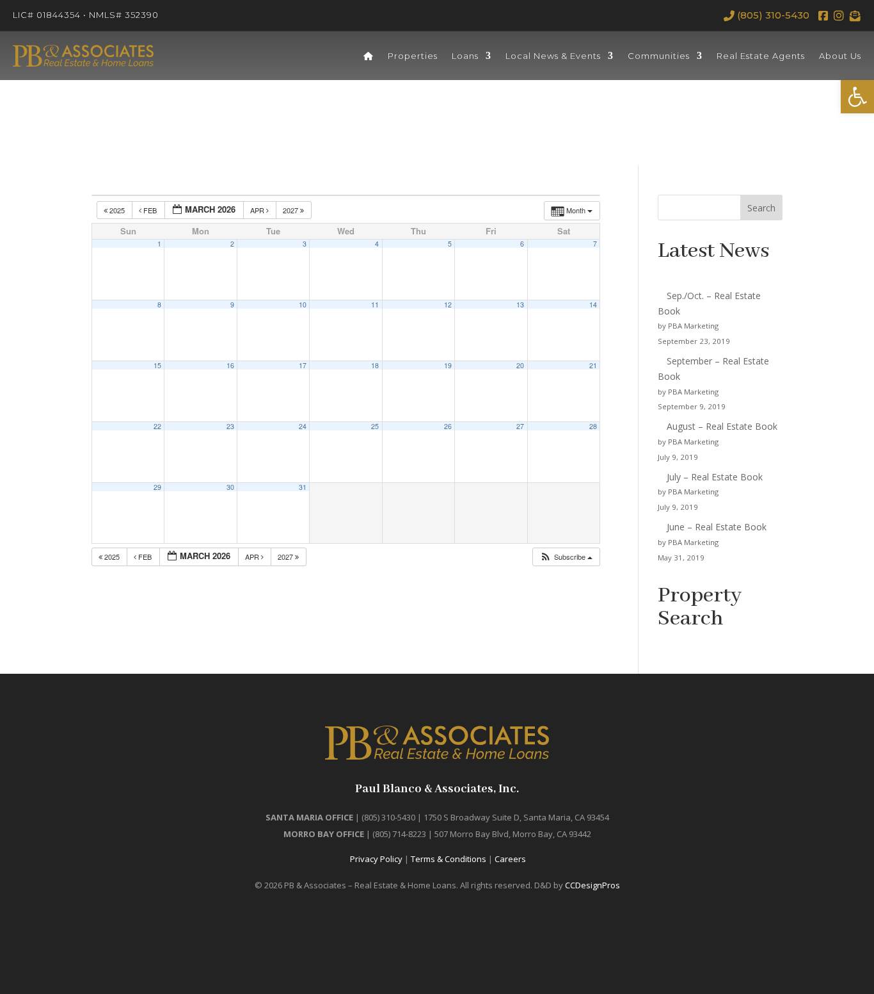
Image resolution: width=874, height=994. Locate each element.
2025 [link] (117, 210)
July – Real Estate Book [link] (715, 477)
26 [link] (448, 426)
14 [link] (593, 304)
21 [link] (593, 365)
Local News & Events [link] (553, 56)
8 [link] (159, 304)
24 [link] (302, 426)
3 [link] (304, 243)
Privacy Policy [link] (376, 859)
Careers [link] (510, 859)
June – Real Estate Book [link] (717, 527)
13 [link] (520, 304)
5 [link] (450, 243)
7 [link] (595, 243)
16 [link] (230, 365)
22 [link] (157, 426)
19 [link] (448, 365)
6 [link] (522, 243)
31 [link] (302, 487)
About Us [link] (840, 56)
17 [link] (302, 365)
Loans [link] (465, 56)
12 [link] (448, 304)
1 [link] (159, 243)
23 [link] (230, 426)
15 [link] (157, 365)
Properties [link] (413, 56)
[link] (857, 96)
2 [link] (232, 243)
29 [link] (157, 487)
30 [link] (230, 487)
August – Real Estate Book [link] (722, 426)
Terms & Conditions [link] (448, 859)
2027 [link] (291, 210)
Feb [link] (150, 210)
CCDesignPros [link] (592, 885)
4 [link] (377, 243)
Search (761, 208)
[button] (566, 557)
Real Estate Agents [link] (761, 56)
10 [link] (302, 304)
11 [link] (375, 304)
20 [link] (520, 365)
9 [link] (232, 304)
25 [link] (375, 426)
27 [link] (520, 426)
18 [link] (375, 365)
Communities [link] (659, 56)
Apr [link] (258, 210)
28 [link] (593, 426)
